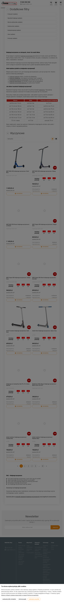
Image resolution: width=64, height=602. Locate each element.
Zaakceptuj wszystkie (34, 599)
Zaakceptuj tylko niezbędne (9, 599)
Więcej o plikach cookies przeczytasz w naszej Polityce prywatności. (20, 595)
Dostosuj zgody (22, 599)
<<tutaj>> (49, 591)
